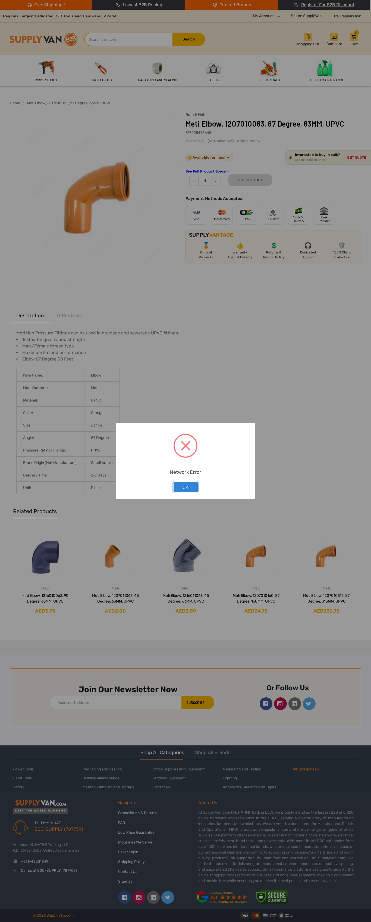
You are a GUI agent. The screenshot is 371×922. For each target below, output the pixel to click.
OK (185, 487)
